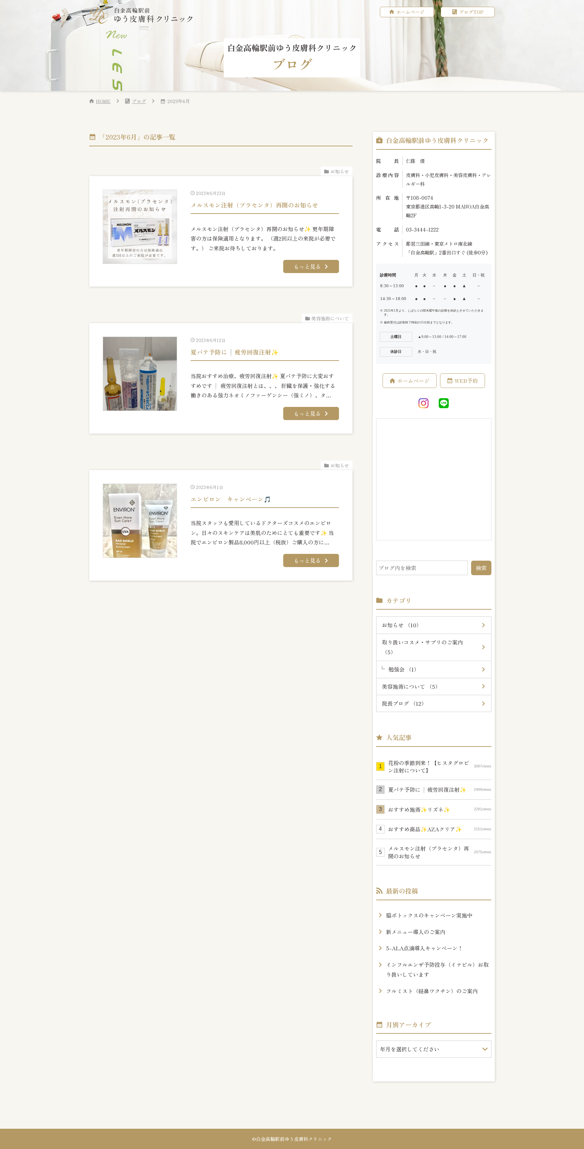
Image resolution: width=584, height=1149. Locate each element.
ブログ (139, 101)
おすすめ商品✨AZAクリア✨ (439, 829)
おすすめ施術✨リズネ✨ (439, 809)
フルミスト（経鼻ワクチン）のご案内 (432, 991)
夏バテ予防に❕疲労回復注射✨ (439, 789)
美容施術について (330, 318)
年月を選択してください (409, 1049)
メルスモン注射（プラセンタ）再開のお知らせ (439, 852)
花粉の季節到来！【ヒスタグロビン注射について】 (439, 766)
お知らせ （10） (402, 625)
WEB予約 (466, 380)
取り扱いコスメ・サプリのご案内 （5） (422, 647)
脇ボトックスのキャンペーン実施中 (429, 915)
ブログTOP (471, 11)
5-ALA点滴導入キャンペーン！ (424, 948)
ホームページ (410, 11)
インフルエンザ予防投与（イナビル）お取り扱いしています (437, 969)
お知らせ (339, 171)
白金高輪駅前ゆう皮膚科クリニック (294, 1138)
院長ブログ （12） (404, 703)
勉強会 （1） (403, 669)
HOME (103, 101)
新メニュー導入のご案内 (415, 932)
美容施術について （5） (411, 686)
